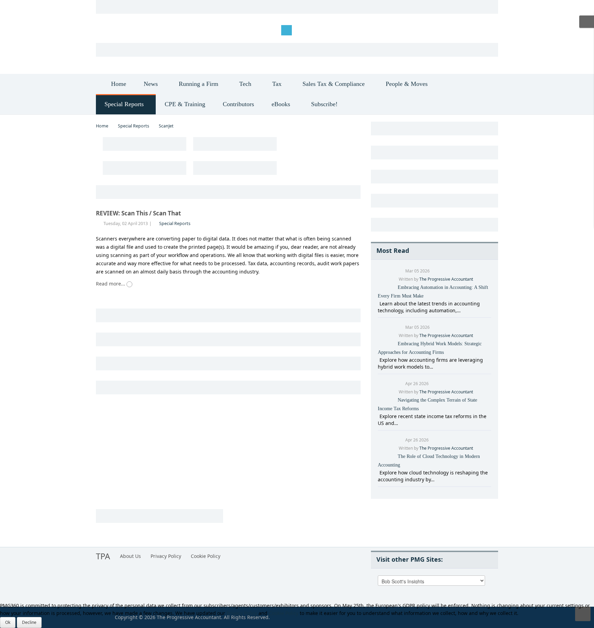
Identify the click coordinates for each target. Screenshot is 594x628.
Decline (29, 622)
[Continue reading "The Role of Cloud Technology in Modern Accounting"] (379, 472)
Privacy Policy (166, 556)
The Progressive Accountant (446, 279)
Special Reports (133, 126)
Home (102, 126)
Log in (108, 29)
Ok (7, 622)
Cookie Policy (205, 556)
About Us (130, 556)
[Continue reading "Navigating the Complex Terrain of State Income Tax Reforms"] (379, 416)
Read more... (111, 283)
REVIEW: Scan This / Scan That (138, 213)
